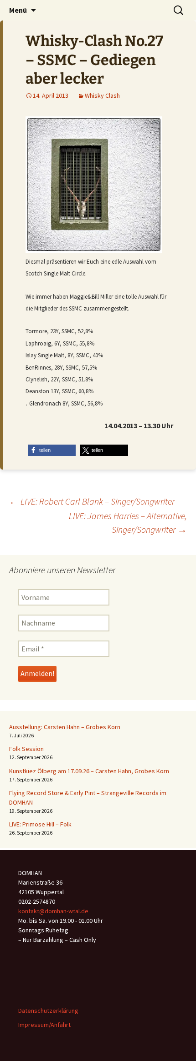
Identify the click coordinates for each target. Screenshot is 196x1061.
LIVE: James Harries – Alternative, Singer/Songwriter (128, 523)
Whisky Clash (102, 95)
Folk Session (26, 749)
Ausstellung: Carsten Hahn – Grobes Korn (64, 727)
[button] (52, 450)
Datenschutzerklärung (48, 1010)
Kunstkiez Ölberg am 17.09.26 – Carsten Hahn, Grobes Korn (89, 771)
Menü (18, 10)
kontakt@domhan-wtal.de (53, 911)
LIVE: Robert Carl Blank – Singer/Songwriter (92, 501)
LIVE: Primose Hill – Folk (40, 824)
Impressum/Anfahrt (44, 1025)
